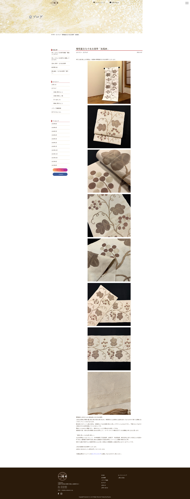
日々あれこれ (57, 99)
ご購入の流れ (121, 477)
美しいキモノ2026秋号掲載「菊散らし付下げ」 (60, 53)
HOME (53, 34)
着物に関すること (58, 103)
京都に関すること (58, 92)
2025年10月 (55, 157)
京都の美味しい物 (58, 95)
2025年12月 (55, 150)
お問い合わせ (115, 2)
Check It (61, 174)
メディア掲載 (104, 480)
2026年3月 (54, 138)
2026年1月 (54, 146)
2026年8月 (54, 123)
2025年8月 (54, 165)
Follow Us (61, 170)
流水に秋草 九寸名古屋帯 (59, 63)
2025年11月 (55, 154)
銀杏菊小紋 (55, 67)
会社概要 (103, 477)
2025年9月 (54, 161)
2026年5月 (54, 131)
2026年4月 (54, 135)
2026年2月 (54, 142)
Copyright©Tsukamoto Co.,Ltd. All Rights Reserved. (90, 497)
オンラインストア (100, 2)
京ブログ (58, 34)
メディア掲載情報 (56, 108)
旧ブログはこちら (56, 112)
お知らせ (54, 84)
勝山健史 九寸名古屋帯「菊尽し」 (60, 72)
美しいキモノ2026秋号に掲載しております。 (60, 58)
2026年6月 (54, 127)
